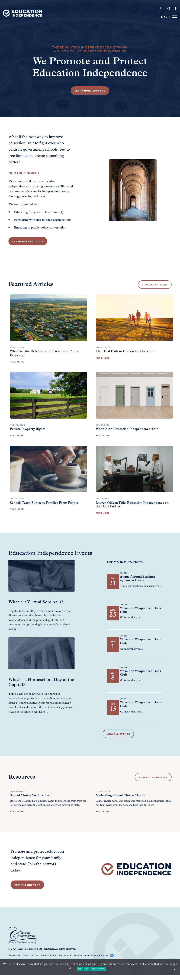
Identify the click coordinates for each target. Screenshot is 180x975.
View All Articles (155, 284)
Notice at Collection (70, 955)
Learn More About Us (90, 90)
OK (80, 969)
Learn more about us (27, 241)
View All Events (118, 733)
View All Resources (153, 777)
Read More (17, 361)
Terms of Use (30, 955)
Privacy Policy (48, 955)
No (86, 969)
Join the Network (27, 884)
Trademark (14, 955)
